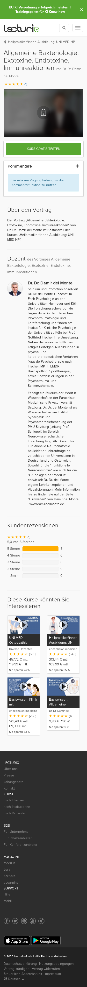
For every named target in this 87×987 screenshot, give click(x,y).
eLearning (11, 883)
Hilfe (7, 894)
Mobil (8, 901)
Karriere (9, 876)
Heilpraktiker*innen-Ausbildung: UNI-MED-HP (41, 42)
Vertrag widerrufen (46, 969)
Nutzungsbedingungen (56, 964)
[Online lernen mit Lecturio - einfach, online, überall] (22, 28)
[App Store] (17, 940)
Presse (9, 775)
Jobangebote (13, 782)
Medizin (9, 863)
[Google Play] (46, 940)
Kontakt (9, 788)
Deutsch (14, 979)
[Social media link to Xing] (41, 921)
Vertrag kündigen (16, 969)
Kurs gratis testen (43, 149)
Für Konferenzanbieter (20, 845)
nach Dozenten (15, 813)
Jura (7, 869)
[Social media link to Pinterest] (24, 921)
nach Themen (14, 800)
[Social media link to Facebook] (7, 921)
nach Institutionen (17, 807)
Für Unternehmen (17, 832)
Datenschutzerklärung (20, 964)
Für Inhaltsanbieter (18, 838)
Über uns (11, 769)
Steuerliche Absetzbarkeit (23, 974)
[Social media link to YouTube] (33, 921)
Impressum (52, 974)
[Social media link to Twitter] (15, 921)
